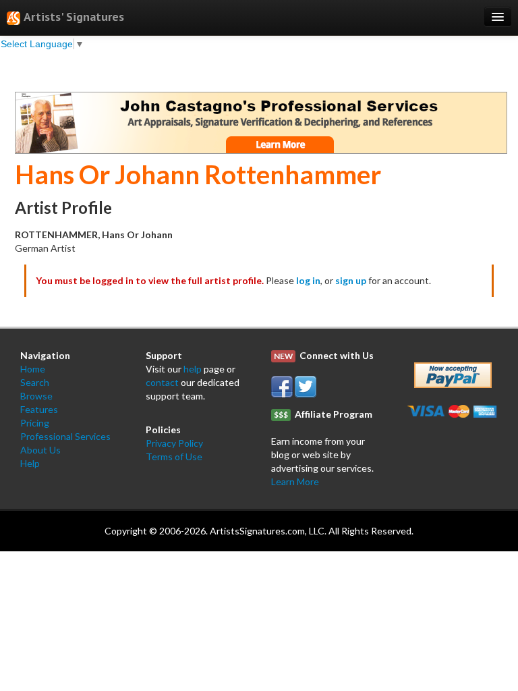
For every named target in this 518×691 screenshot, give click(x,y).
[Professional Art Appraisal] (261, 121)
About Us (40, 449)
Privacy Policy (174, 443)
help (192, 369)
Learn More (295, 481)
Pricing (34, 423)
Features (39, 409)
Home (32, 369)
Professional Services (65, 436)
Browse (36, 396)
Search (34, 382)
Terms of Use (174, 456)
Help (30, 463)
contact (162, 382)
